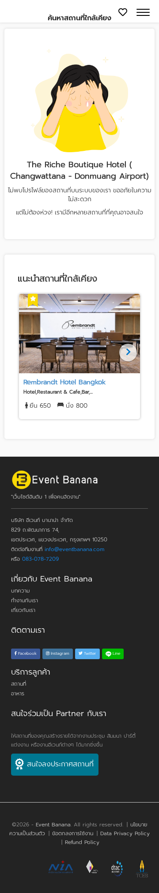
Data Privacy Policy (125, 833)
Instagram (59, 653)
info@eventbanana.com (74, 549)
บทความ (20, 591)
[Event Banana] (54, 482)
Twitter (89, 653)
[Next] (128, 352)
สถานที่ (18, 684)
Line (115, 653)
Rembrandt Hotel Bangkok (64, 382)
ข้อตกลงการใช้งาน (72, 833)
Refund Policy (82, 842)
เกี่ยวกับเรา (23, 610)
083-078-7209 (40, 559)
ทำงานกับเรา (24, 600)
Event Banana (53, 825)
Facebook (27, 653)
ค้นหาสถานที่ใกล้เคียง (79, 18)
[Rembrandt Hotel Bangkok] (79, 333)
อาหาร (17, 694)
